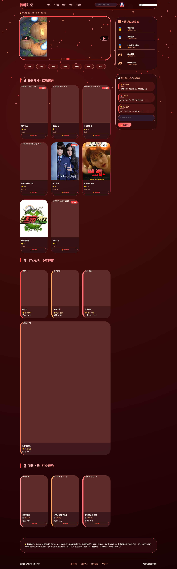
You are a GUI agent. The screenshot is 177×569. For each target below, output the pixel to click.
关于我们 (74, 564)
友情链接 (94, 564)
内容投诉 (105, 564)
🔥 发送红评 (124, 125)
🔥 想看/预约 (33, 135)
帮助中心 (84, 564)
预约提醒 (34, 523)
